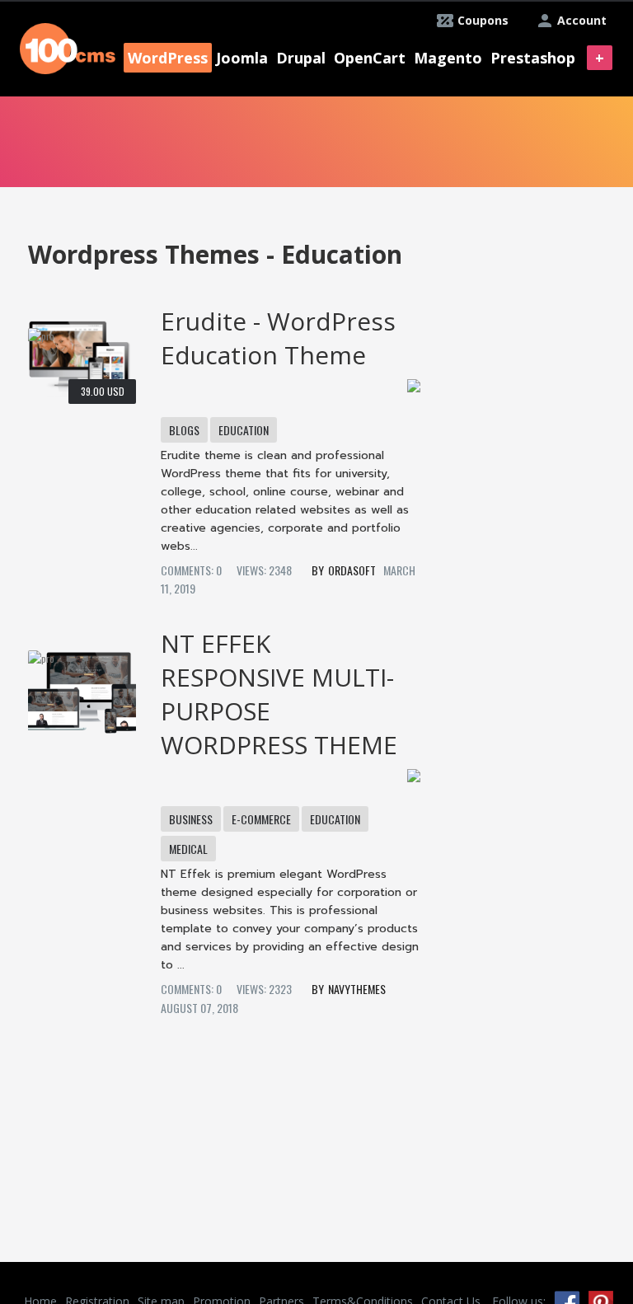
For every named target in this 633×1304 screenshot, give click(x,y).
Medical (188, 848)
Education (243, 430)
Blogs (184, 430)
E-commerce (261, 819)
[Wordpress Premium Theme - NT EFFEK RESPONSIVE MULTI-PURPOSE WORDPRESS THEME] (82, 686)
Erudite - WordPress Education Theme (278, 338)
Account (582, 20)
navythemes (357, 988)
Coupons (483, 20)
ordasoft (352, 570)
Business (191, 819)
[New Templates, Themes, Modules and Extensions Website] (67, 47)
